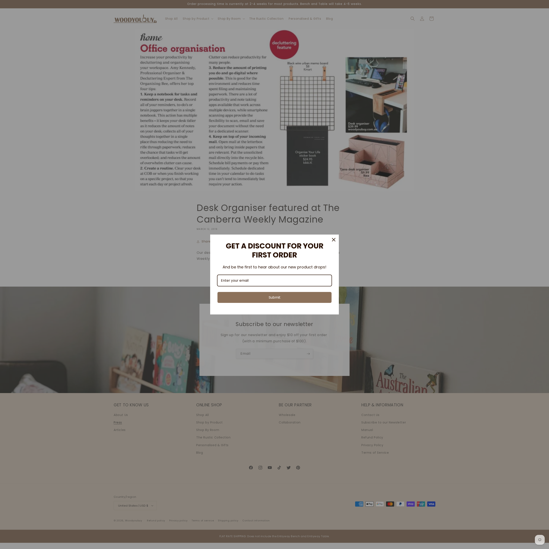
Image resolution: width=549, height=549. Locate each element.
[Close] (334, 240)
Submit (275, 297)
